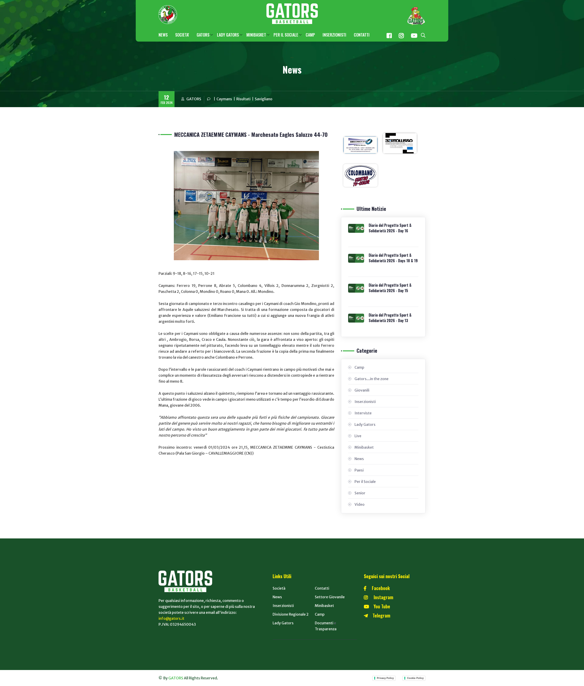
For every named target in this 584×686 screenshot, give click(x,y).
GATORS (203, 35)
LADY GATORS (228, 35)
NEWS (163, 35)
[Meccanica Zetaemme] (360, 144)
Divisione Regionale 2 (291, 614)
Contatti (322, 588)
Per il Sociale (365, 481)
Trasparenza (325, 629)
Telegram (379, 615)
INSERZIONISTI (334, 35)
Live (358, 436)
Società (279, 588)
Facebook (378, 588)
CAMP (310, 35)
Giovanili (362, 390)
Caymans (224, 99)
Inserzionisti (365, 401)
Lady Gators (365, 424)
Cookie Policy (415, 678)
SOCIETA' (182, 35)
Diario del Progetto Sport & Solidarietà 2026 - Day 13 (390, 317)
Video (360, 504)
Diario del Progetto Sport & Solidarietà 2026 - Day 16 (390, 227)
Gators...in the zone (371, 378)
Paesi (359, 470)
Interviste (363, 413)
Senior (360, 493)
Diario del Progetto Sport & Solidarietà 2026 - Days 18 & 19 (393, 257)
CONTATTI (362, 35)
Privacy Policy (385, 678)
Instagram (380, 597)
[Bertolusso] (400, 142)
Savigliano (263, 99)
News (359, 458)
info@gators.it (171, 618)
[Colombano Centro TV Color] (360, 175)
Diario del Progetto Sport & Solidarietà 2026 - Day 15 (390, 287)
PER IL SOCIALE (286, 35)
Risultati (243, 99)
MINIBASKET (256, 35)
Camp (359, 367)
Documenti (324, 623)
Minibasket (364, 447)
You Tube (379, 606)
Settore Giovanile (330, 597)
